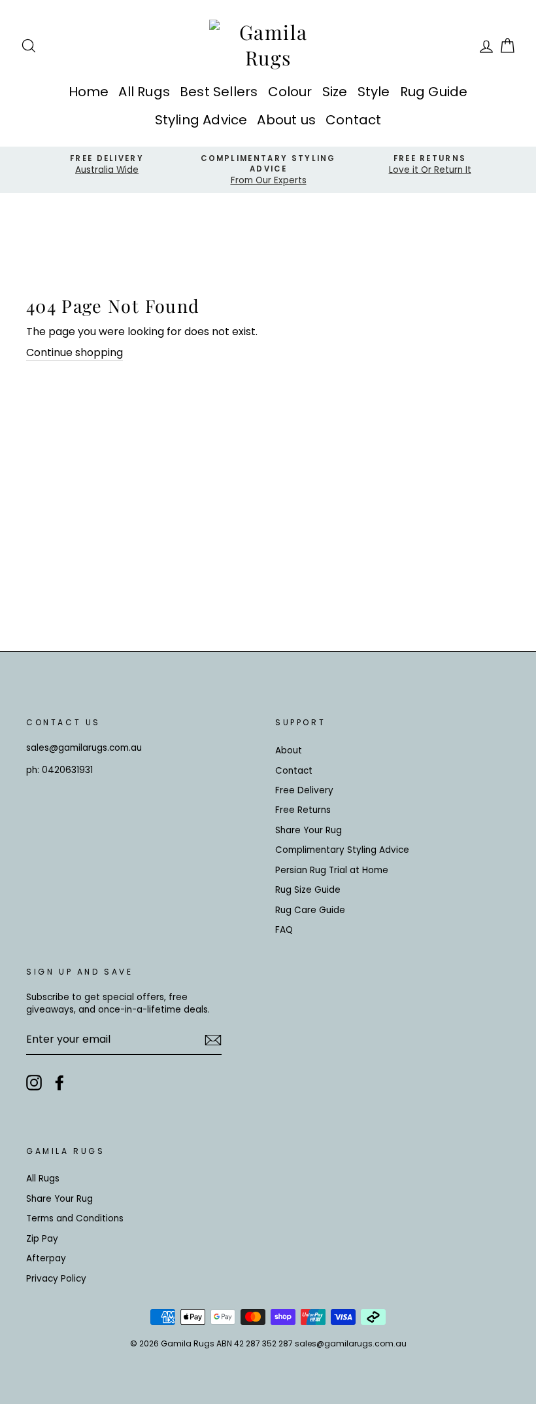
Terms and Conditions (75, 1218)
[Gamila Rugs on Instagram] (34, 1082)
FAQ (284, 930)
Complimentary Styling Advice (342, 850)
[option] (107, 164)
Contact (353, 120)
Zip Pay (42, 1239)
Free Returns (303, 810)
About (288, 750)
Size (335, 91)
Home (89, 91)
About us (286, 120)
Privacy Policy (56, 1278)
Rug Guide (434, 91)
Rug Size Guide (308, 890)
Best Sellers (219, 91)
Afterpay (46, 1258)
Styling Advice (201, 120)
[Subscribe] (213, 1040)
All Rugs (144, 91)
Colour (290, 91)
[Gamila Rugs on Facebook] (59, 1082)
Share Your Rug (308, 830)
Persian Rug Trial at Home (331, 870)
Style (374, 91)
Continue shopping (74, 353)
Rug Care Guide (310, 910)
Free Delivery (304, 790)
